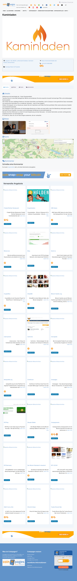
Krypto (25, 10)
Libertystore (7, 336)
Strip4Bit (29, 294)
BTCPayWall (65, 569)
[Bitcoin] (41, 66)
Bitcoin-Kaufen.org (56, 294)
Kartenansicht (33, 10)
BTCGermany (8, 465)
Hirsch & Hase (31, 507)
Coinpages (54, 379)
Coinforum (30, 379)
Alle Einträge (10, 10)
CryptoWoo (7, 294)
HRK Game (54, 208)
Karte (6, 137)
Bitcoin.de (7, 251)
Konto (66, 10)
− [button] (3, 141)
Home (4, 10)
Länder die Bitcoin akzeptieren (45, 10)
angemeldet (11, 167)
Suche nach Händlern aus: (21, 7)
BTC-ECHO (54, 465)
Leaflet (59, 157)
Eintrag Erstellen (59, 10)
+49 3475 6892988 (46, 63)
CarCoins (30, 336)
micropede (54, 336)
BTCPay (6, 422)
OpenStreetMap (66, 157)
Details (7, 94)
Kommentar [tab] (30, 87)
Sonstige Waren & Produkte (12, 67)
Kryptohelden (31, 208)
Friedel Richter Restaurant (11, 208)
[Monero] (57, 434)
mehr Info (22, 216)
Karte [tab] (21, 87)
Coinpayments (55, 422)
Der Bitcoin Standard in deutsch (36, 465)
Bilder (6, 119)
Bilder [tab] (14, 87)
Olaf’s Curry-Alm (8, 507)
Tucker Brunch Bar (56, 507)
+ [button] (3, 140)
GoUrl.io (53, 251)
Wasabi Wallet (31, 422)
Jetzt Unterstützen (63, 567)
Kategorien (17, 10)
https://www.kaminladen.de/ (49, 60)
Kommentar (9, 161)
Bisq (28, 251)
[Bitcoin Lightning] (43, 66)
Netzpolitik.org (8, 379)
